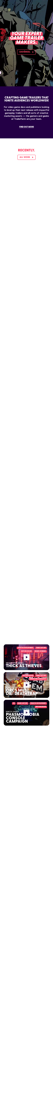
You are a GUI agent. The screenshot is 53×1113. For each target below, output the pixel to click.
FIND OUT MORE (26, 127)
